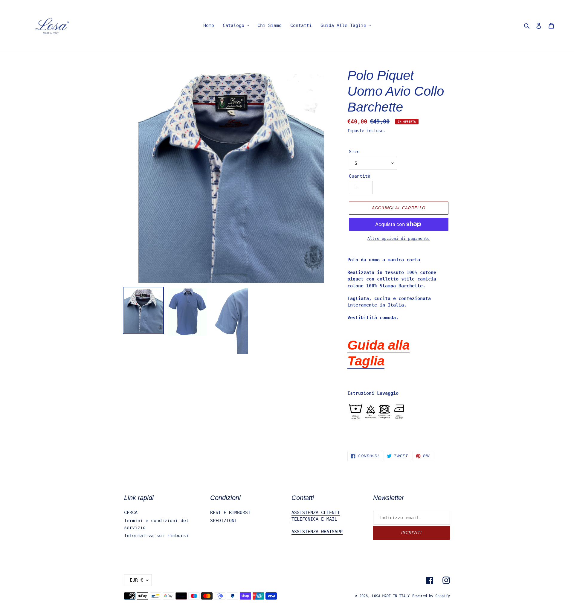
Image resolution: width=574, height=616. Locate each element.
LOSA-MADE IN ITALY (391, 596)
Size (354, 151)
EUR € (136, 580)
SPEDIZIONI (223, 520)
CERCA (131, 512)
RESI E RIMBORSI (230, 512)
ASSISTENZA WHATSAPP (317, 531)
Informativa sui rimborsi (156, 535)
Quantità (359, 176)
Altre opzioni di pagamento (398, 238)
